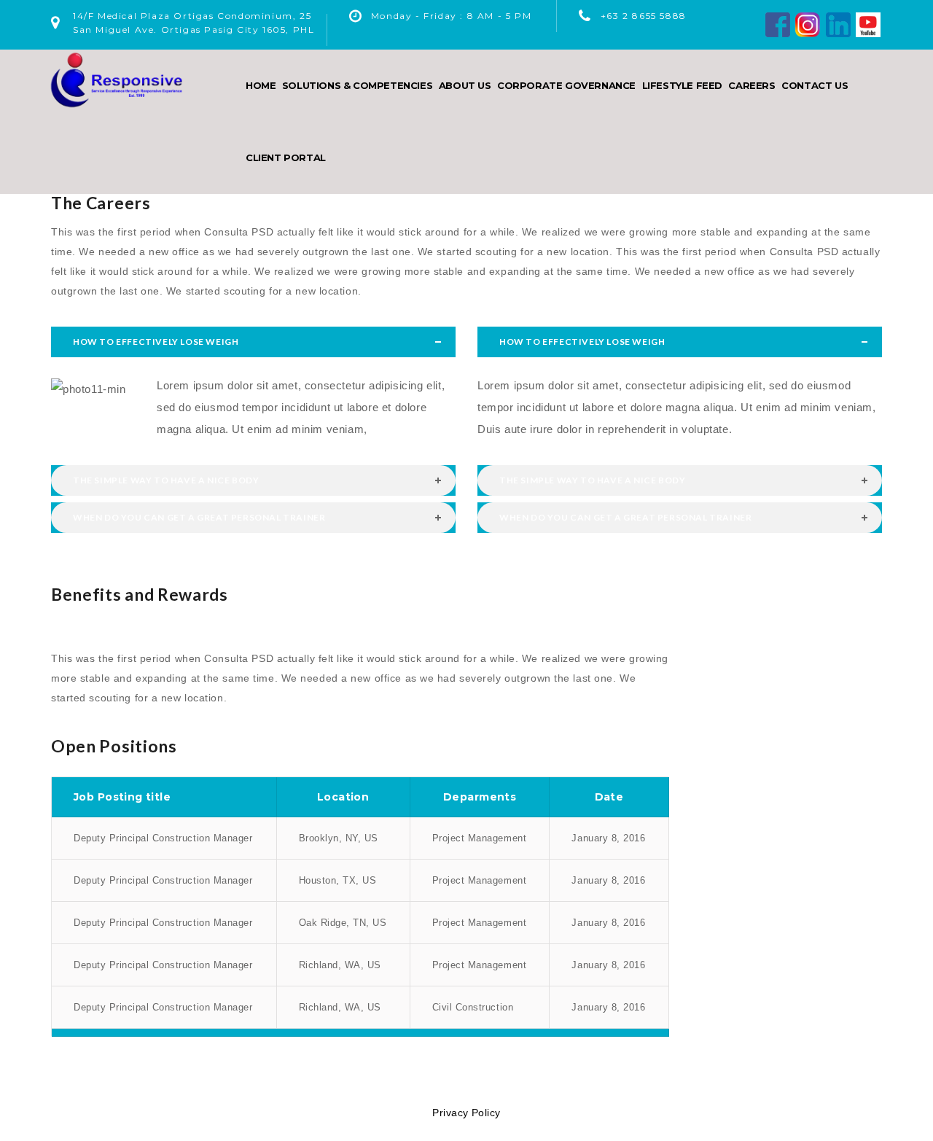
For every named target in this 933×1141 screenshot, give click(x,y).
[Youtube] (868, 23)
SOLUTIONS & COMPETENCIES (357, 85)
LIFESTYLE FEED (682, 85)
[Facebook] (778, 23)
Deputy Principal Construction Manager (163, 838)
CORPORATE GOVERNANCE (566, 85)
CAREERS (751, 85)
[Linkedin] (838, 23)
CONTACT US (814, 85)
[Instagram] (808, 23)
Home (261, 85)
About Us (465, 85)
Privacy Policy (466, 1112)
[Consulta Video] (360, 627)
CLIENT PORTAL (286, 157)
